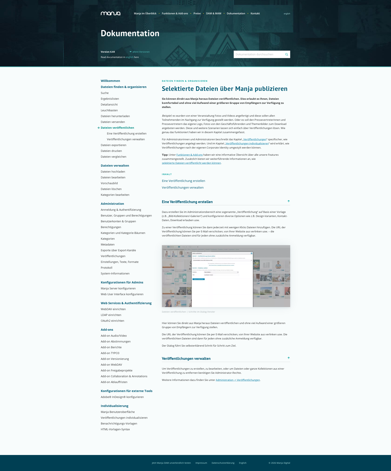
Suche (105, 92)
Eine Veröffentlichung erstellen (126, 133)
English (287, 13)
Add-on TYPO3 (110, 353)
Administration (112, 203)
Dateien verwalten (115, 165)
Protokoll (106, 267)
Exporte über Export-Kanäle (118, 250)
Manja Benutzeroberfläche (118, 411)
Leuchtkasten (109, 110)
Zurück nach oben (288, 201)
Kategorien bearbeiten (115, 194)
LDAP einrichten (111, 314)
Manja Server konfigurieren (118, 288)
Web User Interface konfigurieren (122, 294)
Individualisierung (114, 405)
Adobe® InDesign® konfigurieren (122, 397)
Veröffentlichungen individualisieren (124, 417)
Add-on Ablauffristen (114, 382)
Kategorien (108, 238)
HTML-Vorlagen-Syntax (115, 429)
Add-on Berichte (111, 347)
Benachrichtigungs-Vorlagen (119, 423)
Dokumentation (236, 13)
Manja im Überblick (145, 13)
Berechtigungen (111, 227)
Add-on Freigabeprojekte (116, 370)
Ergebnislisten (110, 98)
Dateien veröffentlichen (117, 127)
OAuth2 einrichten (112, 320)
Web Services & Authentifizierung (126, 303)
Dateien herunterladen (115, 116)
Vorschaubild (109, 183)
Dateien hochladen (113, 171)
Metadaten (108, 244)
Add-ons (107, 329)
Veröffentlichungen (113, 256)
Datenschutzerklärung (223, 463)
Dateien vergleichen (113, 156)
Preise (197, 13)
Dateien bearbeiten (113, 177)
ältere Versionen (141, 52)
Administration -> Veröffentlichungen (238, 380)
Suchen (286, 54)
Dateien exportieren (113, 145)
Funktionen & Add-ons (175, 13)
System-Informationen (115, 273)
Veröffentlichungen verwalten (126, 139)
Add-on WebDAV (111, 364)
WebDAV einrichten (113, 309)
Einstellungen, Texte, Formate (120, 261)
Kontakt (255, 13)
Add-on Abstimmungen (116, 341)
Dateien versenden (113, 121)
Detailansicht (109, 104)
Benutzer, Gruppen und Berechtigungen (126, 215)
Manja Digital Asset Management (110, 13)
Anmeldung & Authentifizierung (121, 209)
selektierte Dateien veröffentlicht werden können (191, 163)
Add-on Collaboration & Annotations (124, 376)
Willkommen (110, 80)
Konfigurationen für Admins (122, 282)
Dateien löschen (111, 189)
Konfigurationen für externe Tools (126, 390)
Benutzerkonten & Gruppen (118, 221)
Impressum (201, 463)
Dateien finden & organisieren (123, 86)
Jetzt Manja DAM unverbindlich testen (171, 463)
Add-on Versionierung (115, 358)
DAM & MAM (213, 13)
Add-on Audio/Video (114, 335)
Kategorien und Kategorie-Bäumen (123, 232)
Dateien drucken (111, 150)
